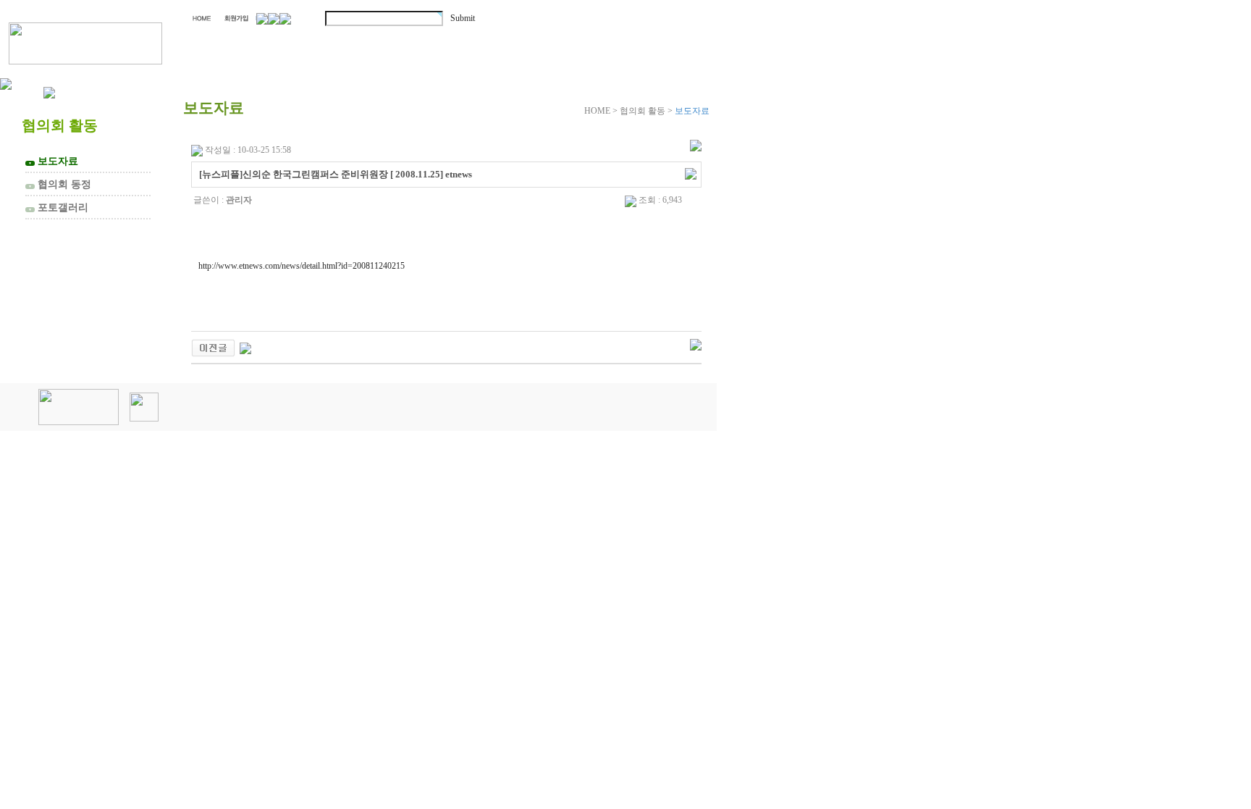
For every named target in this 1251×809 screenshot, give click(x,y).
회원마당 (520, 41)
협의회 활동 (399, 41)
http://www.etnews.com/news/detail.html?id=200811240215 (301, 266)
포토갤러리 (58, 207)
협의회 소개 (262, 41)
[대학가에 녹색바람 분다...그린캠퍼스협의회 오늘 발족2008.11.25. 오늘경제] (245, 347)
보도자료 (53, 161)
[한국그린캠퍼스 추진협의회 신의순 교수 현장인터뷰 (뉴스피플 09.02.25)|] (213, 347)
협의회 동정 (59, 184)
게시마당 (635, 41)
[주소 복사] (690, 173)
